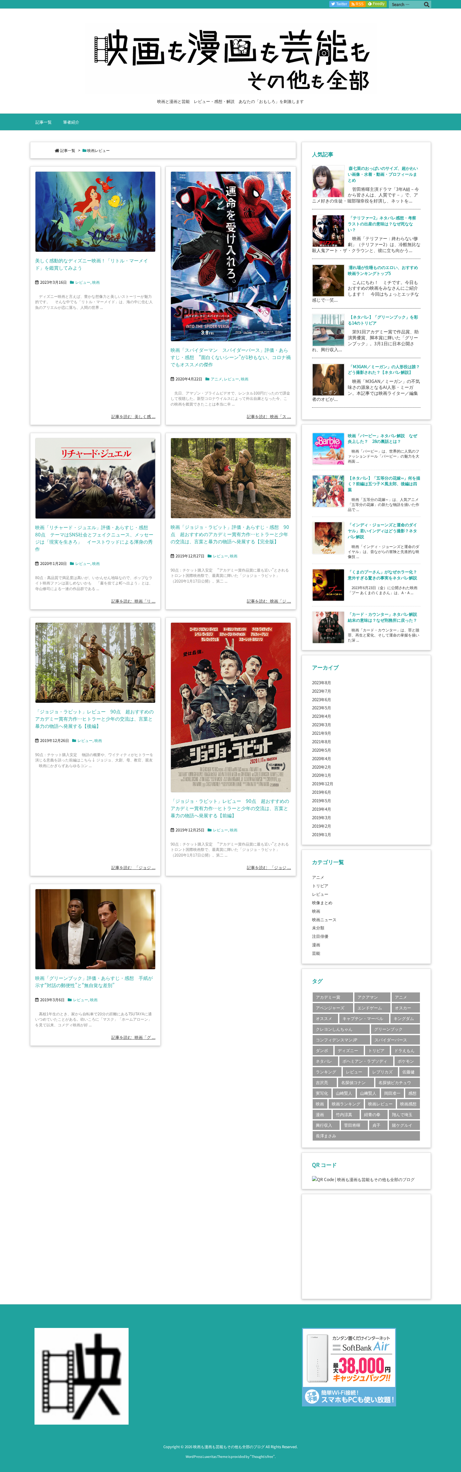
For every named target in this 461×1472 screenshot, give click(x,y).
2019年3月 (321, 817)
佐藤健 (408, 1072)
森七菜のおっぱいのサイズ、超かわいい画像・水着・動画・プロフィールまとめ (383, 174)
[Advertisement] (366, 1246)
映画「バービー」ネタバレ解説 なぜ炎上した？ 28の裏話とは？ (382, 438)
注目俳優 (320, 936)
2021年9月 (321, 733)
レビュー (82, 282)
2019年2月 (321, 826)
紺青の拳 (372, 1114)
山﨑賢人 (368, 1093)
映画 (96, 282)
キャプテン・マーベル (362, 1018)
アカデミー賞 (328, 997)
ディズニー (348, 1050)
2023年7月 (321, 691)
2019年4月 (321, 809)
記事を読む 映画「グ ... (133, 1037)
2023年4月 (321, 716)
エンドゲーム (370, 1008)
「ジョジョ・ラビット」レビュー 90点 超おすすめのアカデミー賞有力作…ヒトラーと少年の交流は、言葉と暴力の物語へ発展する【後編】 (94, 718)
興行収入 (324, 1125)
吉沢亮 (322, 1082)
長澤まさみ (326, 1136)
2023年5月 (321, 707)
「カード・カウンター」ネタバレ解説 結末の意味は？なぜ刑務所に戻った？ (384, 617)
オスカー (403, 1008)
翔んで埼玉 (402, 1114)
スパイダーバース (390, 1040)
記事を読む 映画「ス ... (269, 416)
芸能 (316, 953)
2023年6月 (321, 699)
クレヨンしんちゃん (334, 1029)
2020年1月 (321, 775)
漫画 (316, 944)
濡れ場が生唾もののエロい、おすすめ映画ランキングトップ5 (383, 270)
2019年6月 (321, 792)
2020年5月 (321, 750)
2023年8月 (321, 682)
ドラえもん (404, 1050)
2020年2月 (321, 767)
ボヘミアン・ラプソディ (364, 1061)
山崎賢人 (344, 1093)
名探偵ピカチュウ (395, 1082)
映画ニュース (324, 919)
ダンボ (322, 1050)
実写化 (322, 1093)
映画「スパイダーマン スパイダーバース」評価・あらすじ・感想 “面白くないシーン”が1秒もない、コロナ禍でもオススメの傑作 (231, 357)
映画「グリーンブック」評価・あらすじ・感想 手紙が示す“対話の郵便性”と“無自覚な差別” (94, 981)
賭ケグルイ (402, 1125)
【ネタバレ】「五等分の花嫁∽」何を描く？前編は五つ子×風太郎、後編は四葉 (384, 484)
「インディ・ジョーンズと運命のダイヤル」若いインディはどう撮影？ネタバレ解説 (382, 530)
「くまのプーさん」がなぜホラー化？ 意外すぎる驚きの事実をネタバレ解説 (384, 574)
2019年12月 (322, 783)
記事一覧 (67, 150)
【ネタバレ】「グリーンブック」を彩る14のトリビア (383, 320)
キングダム (404, 1018)
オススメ (324, 1018)
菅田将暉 (352, 1125)
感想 (412, 1093)
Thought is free (262, 1456)
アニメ (216, 379)
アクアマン (368, 997)
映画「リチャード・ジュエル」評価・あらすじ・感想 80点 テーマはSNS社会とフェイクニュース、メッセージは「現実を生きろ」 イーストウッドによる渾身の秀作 (94, 538)
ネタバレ (324, 1061)
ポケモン (406, 1061)
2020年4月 (321, 758)
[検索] (426, 4)
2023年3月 (321, 724)
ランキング (326, 1072)
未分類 (318, 927)
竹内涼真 (344, 1114)
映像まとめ (322, 902)
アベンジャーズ (330, 1008)
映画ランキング (346, 1104)
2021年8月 (321, 741)
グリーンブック (388, 1029)
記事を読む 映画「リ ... (133, 601)
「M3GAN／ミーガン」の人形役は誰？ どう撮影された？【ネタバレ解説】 (386, 369)
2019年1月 (321, 834)
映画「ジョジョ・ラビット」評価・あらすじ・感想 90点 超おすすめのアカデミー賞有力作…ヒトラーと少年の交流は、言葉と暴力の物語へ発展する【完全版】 (230, 534)
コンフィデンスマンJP (336, 1040)
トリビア (320, 885)
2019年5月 (321, 800)
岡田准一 (392, 1093)
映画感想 (408, 1104)
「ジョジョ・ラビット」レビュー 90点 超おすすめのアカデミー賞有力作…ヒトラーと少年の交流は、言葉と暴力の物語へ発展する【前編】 (230, 808)
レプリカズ (382, 1072)
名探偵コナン (353, 1082)
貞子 (376, 1125)
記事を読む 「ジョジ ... (133, 867)
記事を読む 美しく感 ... (133, 416)
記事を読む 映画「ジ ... (269, 601)
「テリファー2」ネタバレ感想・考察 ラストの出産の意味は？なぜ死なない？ (384, 223)
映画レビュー (380, 1104)
